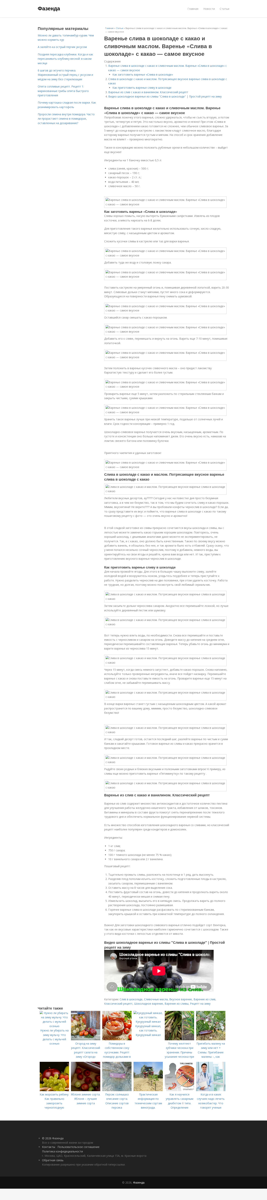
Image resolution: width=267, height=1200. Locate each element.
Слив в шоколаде (131, 999)
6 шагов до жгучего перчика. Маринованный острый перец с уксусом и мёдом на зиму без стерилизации (65, 75)
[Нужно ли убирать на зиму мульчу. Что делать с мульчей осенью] (54, 1026)
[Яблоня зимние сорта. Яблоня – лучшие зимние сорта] (85, 1090)
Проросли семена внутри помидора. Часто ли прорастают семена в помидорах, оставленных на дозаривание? (66, 118)
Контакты (48, 1147)
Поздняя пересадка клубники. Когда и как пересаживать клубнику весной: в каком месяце (65, 58)
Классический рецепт (118, 1003)
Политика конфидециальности (62, 1151)
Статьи (224, 9)
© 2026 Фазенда (53, 1138)
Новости (209, 9)
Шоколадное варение (148, 1003)
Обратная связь (53, 1160)
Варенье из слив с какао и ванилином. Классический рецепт (148, 92)
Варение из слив (204, 999)
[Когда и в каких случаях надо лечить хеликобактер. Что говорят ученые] (210, 1090)
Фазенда (49, 8)
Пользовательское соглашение (78, 1147)
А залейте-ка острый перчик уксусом (62, 47)
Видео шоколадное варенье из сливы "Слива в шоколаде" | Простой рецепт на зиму (165, 96)
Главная (192, 9)
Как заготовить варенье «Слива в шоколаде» (142, 74)
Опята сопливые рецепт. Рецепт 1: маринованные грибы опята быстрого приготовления (63, 91)
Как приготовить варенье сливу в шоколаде (141, 87)
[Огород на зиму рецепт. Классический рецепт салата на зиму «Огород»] (85, 1039)
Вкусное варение (180, 999)
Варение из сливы (176, 1003)
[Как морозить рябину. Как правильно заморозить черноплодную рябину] (54, 1090)
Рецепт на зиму (200, 1003)
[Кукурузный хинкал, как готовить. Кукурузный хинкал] (148, 1021)
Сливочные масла (156, 999)
